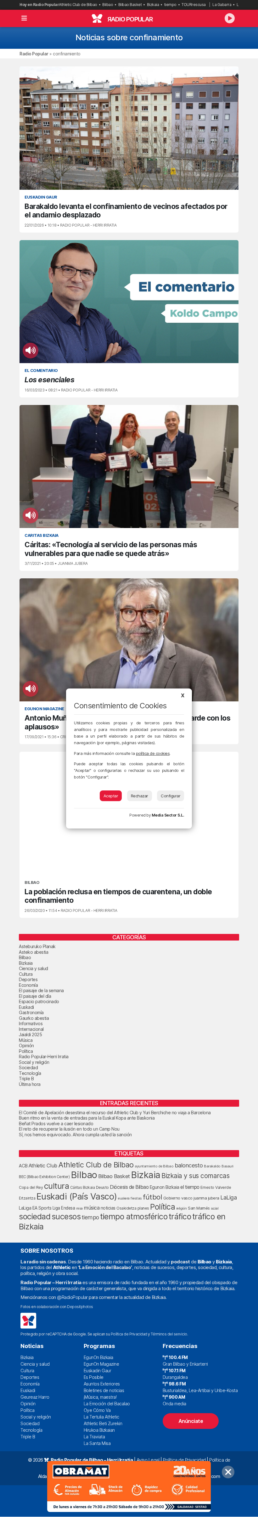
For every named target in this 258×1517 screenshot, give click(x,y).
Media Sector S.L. (168, 815)
